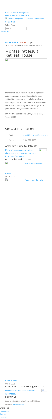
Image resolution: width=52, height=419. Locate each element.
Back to (17, 12)
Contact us (4, 31)
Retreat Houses (12, 42)
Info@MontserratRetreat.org (35, 135)
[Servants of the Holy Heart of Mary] (15, 180)
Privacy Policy (18, 404)
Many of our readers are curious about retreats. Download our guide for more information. (20, 153)
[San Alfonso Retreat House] (15, 163)
